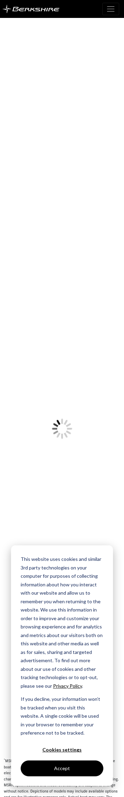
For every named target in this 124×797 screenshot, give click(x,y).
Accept (62, 768)
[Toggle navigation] (110, 9)
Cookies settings (62, 750)
